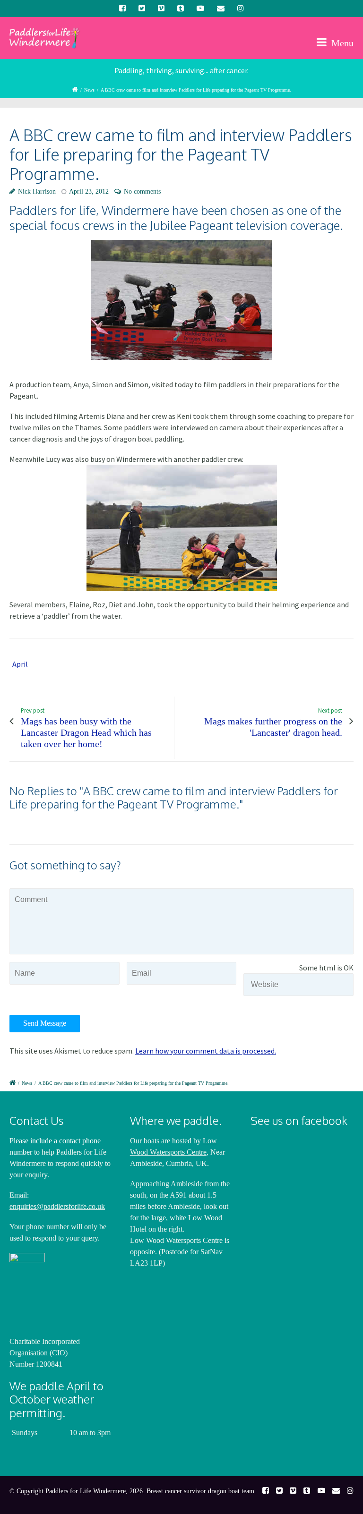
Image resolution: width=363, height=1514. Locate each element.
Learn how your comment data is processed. (205, 1050)
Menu (341, 43)
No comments (142, 191)
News (89, 90)
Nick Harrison (37, 191)
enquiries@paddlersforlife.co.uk (57, 1206)
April (20, 664)
